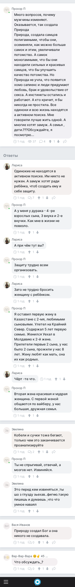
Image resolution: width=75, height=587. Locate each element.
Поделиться (65, 141)
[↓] (58, 141)
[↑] (51, 141)
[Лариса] (7, 166)
